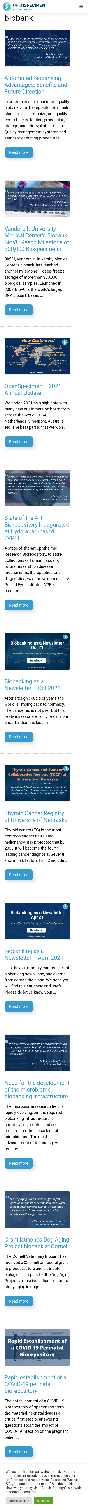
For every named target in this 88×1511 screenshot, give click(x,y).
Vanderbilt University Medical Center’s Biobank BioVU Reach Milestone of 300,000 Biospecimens (37, 239)
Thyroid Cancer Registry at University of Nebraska (36, 816)
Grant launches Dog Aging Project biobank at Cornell (37, 1243)
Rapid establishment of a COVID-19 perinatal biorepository (35, 1384)
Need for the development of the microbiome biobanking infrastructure (37, 1090)
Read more (18, 152)
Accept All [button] (43, 1500)
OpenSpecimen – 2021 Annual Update (33, 389)
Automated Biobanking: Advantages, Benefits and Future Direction (36, 85)
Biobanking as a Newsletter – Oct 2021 (32, 685)
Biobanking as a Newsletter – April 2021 (34, 954)
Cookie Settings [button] (18, 1500)
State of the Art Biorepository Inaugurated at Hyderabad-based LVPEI (37, 528)
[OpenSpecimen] (23, 6)
